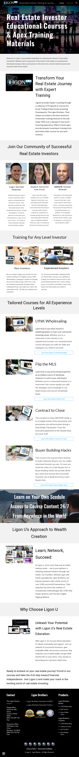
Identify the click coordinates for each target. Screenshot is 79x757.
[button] (76, 2)
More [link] (69, 3)
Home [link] (62, 3)
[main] (39, 29)
